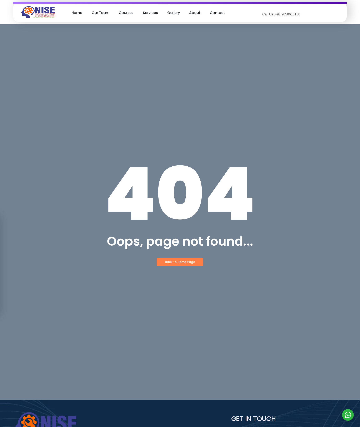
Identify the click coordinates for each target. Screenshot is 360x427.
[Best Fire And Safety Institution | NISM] (38, 12)
